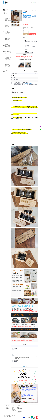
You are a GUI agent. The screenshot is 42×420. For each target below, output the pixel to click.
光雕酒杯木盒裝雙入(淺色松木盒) (27, 17)
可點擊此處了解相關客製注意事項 (28, 83)
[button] (12, 15)
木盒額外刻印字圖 (33, 15)
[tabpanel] (21, 63)
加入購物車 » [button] (26, 34)
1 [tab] (24, 70)
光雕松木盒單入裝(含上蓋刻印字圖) (27, 16)
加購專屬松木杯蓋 (34, 16)
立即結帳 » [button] (33, 34)
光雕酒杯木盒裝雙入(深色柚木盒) (27, 15)
